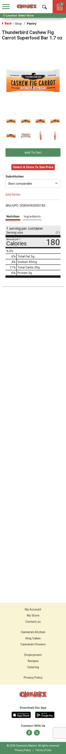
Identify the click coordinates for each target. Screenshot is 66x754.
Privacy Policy (33, 677)
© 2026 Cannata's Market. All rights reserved (33, 745)
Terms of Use (43, 750)
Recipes (33, 661)
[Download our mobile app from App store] (21, 714)
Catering (33, 667)
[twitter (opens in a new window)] (37, 734)
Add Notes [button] (13, 194)
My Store (33, 615)
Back (8, 23)
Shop (18, 23)
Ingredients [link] (32, 216)
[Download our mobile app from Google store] (44, 714)
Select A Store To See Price (33, 167)
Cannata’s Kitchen (33, 632)
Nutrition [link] (12, 216)
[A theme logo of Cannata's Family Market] (27, 6)
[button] (11, 120)
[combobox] (33, 184)
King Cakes (33, 638)
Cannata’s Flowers (33, 644)
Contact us (33, 621)
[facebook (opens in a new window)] (29, 734)
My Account (33, 609)
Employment (33, 655)
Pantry (31, 23)
